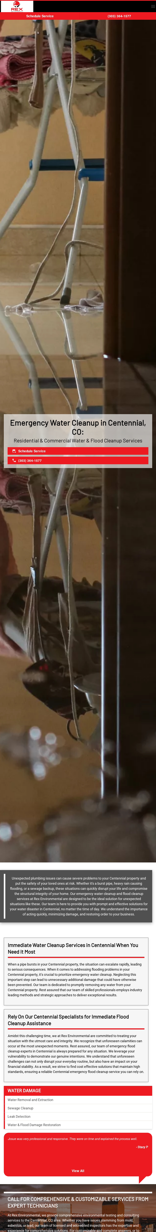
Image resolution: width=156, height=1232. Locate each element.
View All (78, 1170)
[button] (153, 6)
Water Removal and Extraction (30, 1100)
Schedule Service (40, 16)
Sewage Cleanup (20, 1108)
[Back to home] (17, 6)
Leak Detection (19, 1116)
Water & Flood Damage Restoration (34, 1125)
